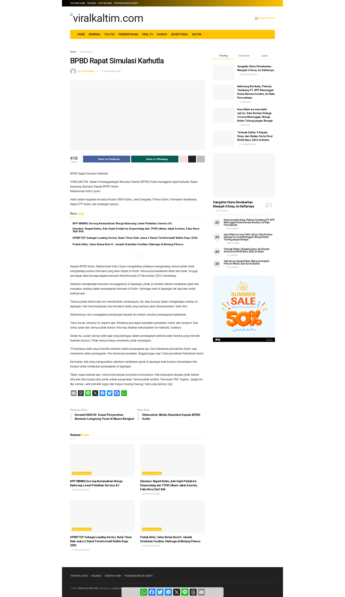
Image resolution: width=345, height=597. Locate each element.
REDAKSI (91, 3)
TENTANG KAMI (77, 3)
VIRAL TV (147, 34)
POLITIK (109, 34)
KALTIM (196, 34)
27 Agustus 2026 (80, 549)
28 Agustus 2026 (150, 493)
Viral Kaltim (87, 71)
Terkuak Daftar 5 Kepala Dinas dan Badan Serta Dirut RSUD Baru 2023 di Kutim (255, 136)
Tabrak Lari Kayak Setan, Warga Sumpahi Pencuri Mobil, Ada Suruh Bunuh (246, 262)
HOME (81, 34)
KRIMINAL (95, 34)
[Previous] (134, 254)
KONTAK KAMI (105, 3)
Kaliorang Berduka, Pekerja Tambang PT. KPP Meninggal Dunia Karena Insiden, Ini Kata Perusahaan (249, 222)
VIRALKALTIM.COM (88, 588)
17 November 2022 (111, 71)
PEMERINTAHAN (128, 34)
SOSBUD (162, 34)
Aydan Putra (118, 588)
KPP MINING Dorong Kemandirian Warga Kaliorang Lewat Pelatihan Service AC (122, 223)
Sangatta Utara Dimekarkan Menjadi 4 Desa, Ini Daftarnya (233, 204)
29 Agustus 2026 (80, 489)
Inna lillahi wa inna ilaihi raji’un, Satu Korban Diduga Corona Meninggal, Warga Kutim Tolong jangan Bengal (248, 237)
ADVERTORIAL (179, 34)
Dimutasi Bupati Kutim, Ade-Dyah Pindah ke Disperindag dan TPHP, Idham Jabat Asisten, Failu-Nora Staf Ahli (136, 230)
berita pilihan (86, 51)
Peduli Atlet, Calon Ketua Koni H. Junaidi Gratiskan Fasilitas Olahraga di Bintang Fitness (128, 244)
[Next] (140, 254)
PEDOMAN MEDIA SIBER (126, 3)
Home (73, 51)
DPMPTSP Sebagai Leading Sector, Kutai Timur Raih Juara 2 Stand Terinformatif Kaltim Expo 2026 (135, 237)
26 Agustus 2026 (150, 545)
